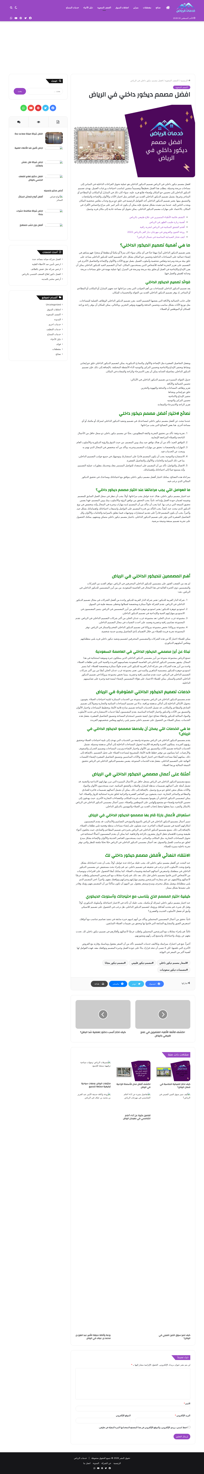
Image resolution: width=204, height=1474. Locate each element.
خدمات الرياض (80, 1458)
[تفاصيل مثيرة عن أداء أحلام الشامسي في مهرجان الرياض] (132, 1102)
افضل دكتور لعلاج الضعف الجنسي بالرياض (31, 178)
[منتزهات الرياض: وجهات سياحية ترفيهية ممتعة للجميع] (93, 1071)
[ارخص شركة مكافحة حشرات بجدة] (54, 215)
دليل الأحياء (88, 7)
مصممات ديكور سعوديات (173, 969)
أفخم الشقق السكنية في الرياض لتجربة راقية (162, 227)
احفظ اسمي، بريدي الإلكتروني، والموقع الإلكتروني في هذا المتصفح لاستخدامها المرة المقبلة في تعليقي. (143, 1427)
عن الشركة (106, 1463)
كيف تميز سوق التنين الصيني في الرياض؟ (174, 1336)
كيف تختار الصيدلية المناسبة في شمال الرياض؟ (161, 236)
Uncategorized (53, 304)
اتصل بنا (87, 1463)
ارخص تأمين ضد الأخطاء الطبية (29, 148)
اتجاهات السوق (122, 7)
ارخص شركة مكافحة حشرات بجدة (29, 213)
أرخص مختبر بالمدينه (53, 191)
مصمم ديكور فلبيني (141, 962)
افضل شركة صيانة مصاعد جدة (29, 134)
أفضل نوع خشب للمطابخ (31, 225)
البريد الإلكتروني (182, 1415)
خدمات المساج (72, 7)
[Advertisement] (102, 46)
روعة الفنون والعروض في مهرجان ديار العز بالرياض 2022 (156, 231)
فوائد (58, 344)
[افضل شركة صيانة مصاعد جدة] (54, 138)
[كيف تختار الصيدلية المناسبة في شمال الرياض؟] (172, 1071)
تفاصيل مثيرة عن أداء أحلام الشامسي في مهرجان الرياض (136, 1117)
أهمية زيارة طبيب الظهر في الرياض (167, 222)
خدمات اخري (55, 324)
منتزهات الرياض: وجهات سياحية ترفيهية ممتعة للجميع (96, 1085)
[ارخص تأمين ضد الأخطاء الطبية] (54, 152)
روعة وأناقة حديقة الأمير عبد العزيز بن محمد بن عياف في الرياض (93, 1336)
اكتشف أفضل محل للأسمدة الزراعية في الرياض (133, 1085)
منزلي (135, 7)
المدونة (57, 319)
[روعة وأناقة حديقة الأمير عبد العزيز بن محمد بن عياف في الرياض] (93, 1212)
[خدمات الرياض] (185, 7)
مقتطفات (147, 7)
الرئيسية (184, 80)
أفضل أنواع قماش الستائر (30, 197)
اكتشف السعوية (104, 7)
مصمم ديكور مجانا (114, 962)
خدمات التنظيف (53, 329)
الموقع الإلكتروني (123, 1415)
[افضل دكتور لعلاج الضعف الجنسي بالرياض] (54, 181)
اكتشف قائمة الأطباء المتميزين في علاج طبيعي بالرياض (157, 217)
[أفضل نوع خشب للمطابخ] (54, 229)
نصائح (158, 7)
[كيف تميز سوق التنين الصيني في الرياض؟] (172, 1212)
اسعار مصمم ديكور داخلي (172, 962)
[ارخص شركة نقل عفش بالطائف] (54, 166)
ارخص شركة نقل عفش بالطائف (32, 164)
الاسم (187, 1403)
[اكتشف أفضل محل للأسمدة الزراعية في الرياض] (132, 1071)
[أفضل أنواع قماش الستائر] (54, 201)
